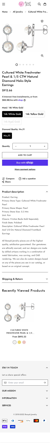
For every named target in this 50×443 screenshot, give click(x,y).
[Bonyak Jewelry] (25, 4)
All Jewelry (18, 11)
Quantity (6, 146)
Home (5, 11)
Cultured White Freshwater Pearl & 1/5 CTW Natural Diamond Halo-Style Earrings (19, 331)
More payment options (25, 169)
